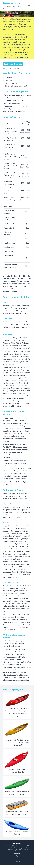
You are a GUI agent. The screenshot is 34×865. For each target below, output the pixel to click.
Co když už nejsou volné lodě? (16, 86)
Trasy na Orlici (10, 80)
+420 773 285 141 (17, 858)
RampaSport (12, 3)
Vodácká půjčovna (14, 68)
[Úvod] (4, 68)
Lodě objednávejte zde (13, 64)
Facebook (17, 862)
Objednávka (9, 77)
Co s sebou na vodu (12, 83)
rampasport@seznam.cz (17, 856)
